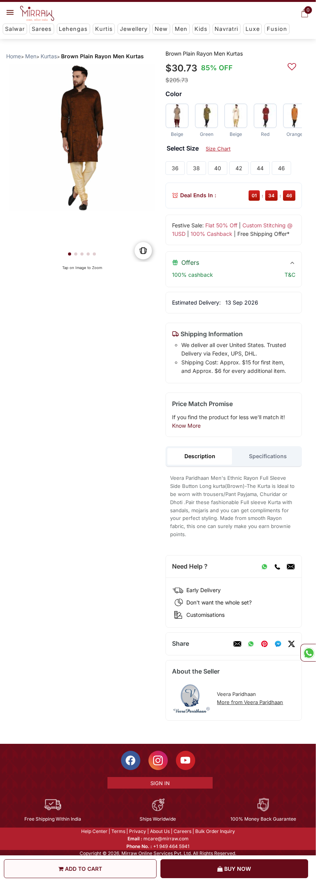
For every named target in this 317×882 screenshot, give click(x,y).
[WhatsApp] (264, 567)
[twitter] (291, 644)
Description (199, 456)
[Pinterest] (264, 644)
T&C (290, 274)
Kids (201, 28)
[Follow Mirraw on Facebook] (130, 760)
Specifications (268, 456)
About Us (160, 831)
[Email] (290, 567)
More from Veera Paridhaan (250, 702)
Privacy (137, 831)
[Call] (277, 567)
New (161, 28)
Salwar (15, 28)
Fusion (277, 28)
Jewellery (134, 28)
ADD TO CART (82, 868)
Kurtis (104, 28)
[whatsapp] (251, 644)
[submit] (292, 66)
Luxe (252, 28)
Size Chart (218, 149)
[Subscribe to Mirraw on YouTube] (185, 760)
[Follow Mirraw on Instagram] (158, 760)
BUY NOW (237, 868)
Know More (186, 425)
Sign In (160, 783)
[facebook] (278, 644)
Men (181, 28)
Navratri (226, 28)
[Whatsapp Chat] (308, 653)
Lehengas (73, 28)
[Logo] (37, 13)
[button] (69, 254)
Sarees (42, 28)
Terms (118, 831)
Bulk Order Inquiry (215, 831)
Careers (182, 831)
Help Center (94, 831)
